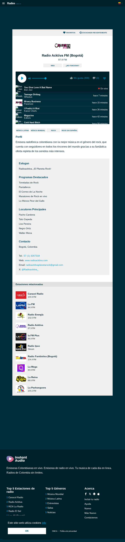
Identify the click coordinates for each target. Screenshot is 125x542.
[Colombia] (120, 3)
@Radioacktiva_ (30, 269)
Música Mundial (38, 130)
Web (53, 66)
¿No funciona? (72, 66)
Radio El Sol (14, 511)
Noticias (51, 512)
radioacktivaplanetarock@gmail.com (44, 265)
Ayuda (87, 504)
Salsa (50, 507)
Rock (53, 130)
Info (44, 522)
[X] (90, 494)
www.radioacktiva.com (36, 260)
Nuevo (87, 508)
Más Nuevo (90, 513)
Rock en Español (69, 130)
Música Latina (22, 130)
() (97, 78)
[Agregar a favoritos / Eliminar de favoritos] (104, 79)
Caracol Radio (15, 497)
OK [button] (27, 531)
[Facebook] (85, 494)
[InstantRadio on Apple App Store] (98, 494)
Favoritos (70, 33)
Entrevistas (53, 503)
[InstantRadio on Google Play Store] (94, 494)
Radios (14, 3)
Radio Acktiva (15, 502)
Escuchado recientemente (94, 33)
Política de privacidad (68, 531)
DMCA (54, 531)
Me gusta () (81, 78)
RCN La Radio (15, 506)
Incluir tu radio (91, 499)
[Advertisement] (62, 18)
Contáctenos (90, 517)
